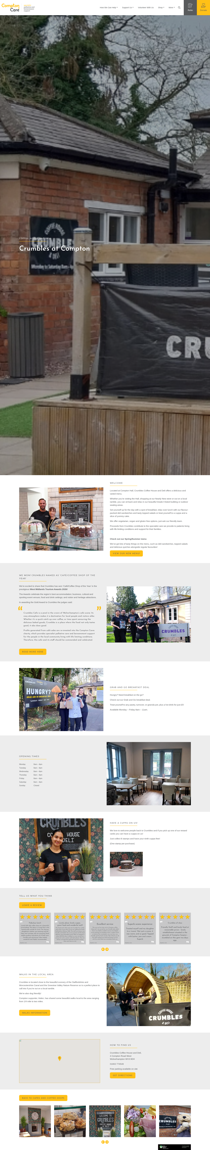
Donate (203, 10)
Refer (190, 10)
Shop (160, 7)
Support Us (127, 7)
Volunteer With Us (146, 7)
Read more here (32, 652)
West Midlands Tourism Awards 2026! (49, 589)
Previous (103, 949)
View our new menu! (126, 554)
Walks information (34, 1013)
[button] (59, 1058)
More (171, 7)
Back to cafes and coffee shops (43, 1098)
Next (107, 949)
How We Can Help (108, 7)
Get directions (122, 1075)
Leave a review (32, 905)
